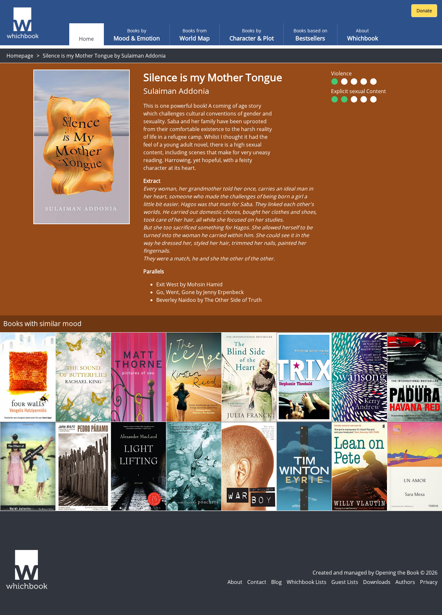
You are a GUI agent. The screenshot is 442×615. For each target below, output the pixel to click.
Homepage (19, 55)
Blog (276, 582)
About (234, 582)
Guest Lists (344, 582)
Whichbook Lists (306, 582)
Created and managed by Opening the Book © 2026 (375, 572)
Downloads (377, 582)
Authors (405, 582)
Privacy (428, 582)
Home (86, 38)
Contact (256, 582)
